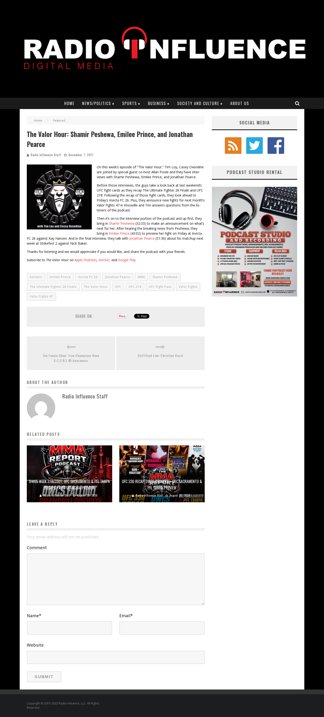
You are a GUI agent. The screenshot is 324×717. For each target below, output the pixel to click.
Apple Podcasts (85, 260)
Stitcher (104, 260)
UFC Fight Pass (160, 287)
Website (35, 645)
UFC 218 (135, 287)
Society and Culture (198, 103)
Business (157, 103)
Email (126, 615)
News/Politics (96, 103)
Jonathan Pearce (142, 238)
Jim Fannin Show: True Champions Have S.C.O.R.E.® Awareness (71, 358)
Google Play (127, 260)
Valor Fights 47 (41, 296)
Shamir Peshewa (121, 223)
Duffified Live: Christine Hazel (160, 355)
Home (69, 103)
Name (34, 615)
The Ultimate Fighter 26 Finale (53, 287)
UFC (118, 287)
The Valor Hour (96, 287)
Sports (129, 103)
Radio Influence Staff (46, 154)
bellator (36, 277)
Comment (37, 547)
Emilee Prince (119, 233)
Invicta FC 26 (88, 277)
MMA (141, 277)
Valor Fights (188, 287)
